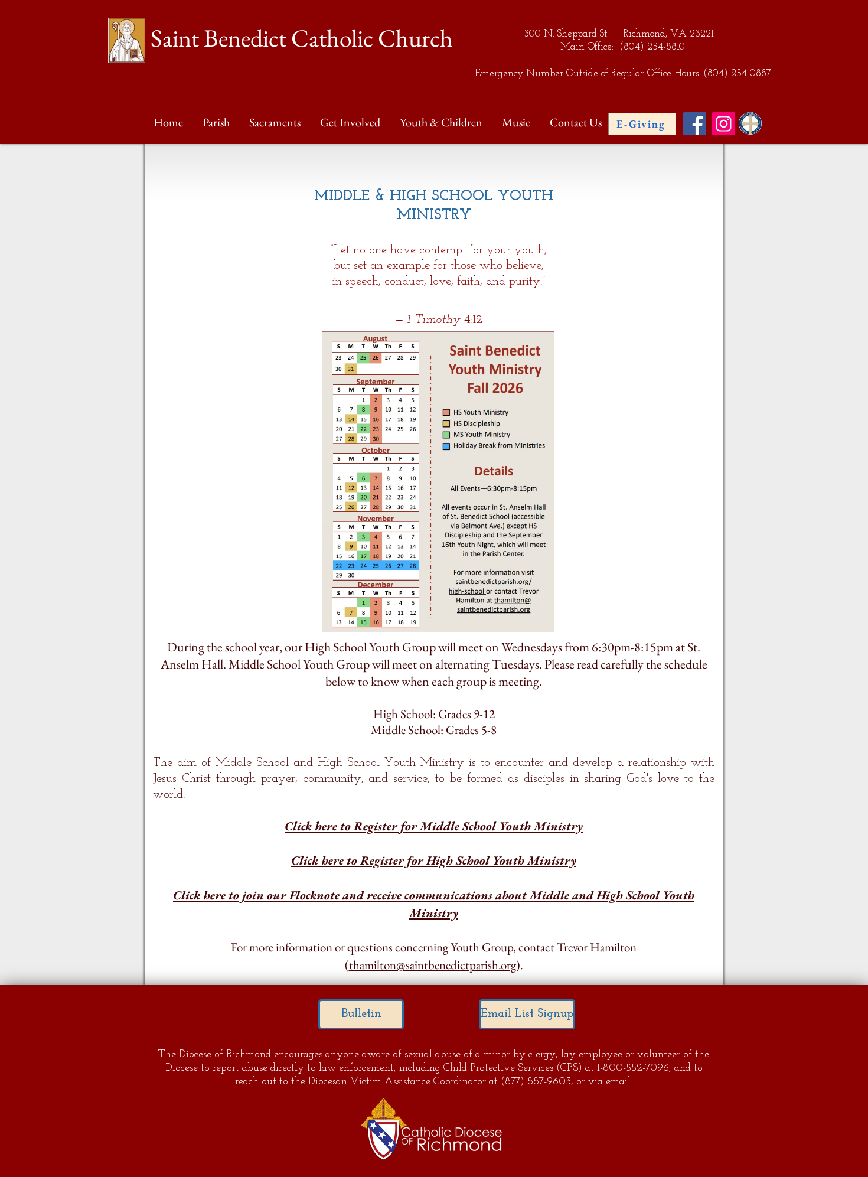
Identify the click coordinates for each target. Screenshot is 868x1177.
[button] (217, 122)
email (618, 1082)
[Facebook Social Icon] (694, 123)
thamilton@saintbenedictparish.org (432, 965)
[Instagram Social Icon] (723, 123)
